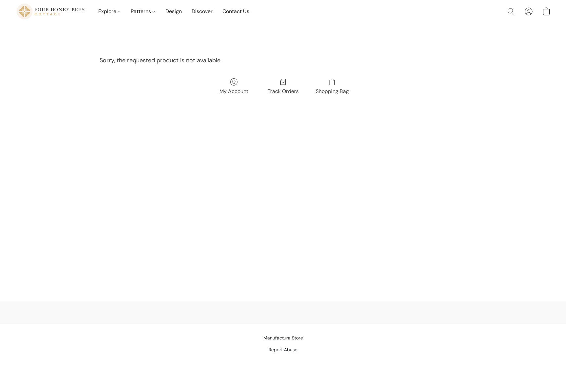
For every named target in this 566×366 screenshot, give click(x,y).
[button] (50, 11)
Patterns (141, 11)
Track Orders (283, 91)
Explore (108, 11)
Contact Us (235, 11)
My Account (233, 91)
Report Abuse (283, 350)
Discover (202, 11)
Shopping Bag (332, 91)
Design (173, 11)
